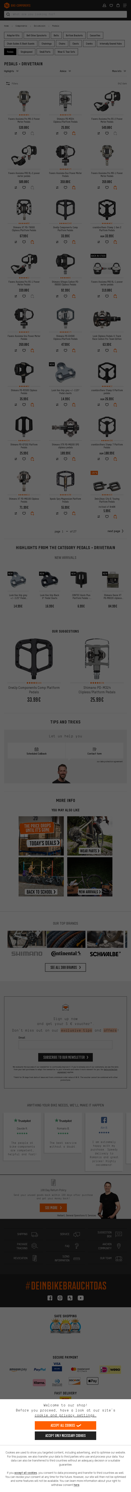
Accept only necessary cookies (65, 1435)
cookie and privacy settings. (66, 1415)
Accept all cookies (63, 1425)
